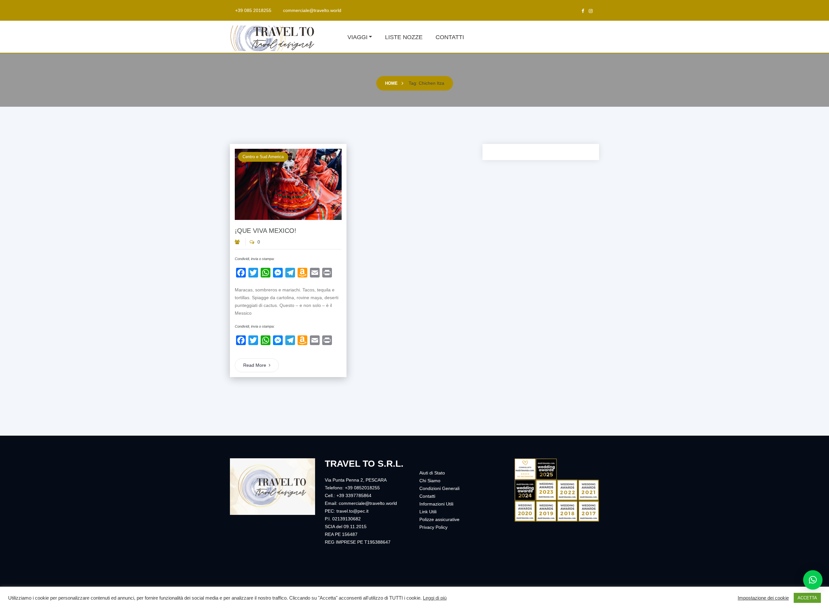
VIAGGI (357, 37)
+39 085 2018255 (253, 10)
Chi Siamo (429, 480)
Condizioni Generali (439, 488)
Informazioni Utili (436, 503)
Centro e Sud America (263, 156)
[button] (813, 580)
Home (391, 83)
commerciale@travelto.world (312, 10)
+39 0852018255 (362, 487)
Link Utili (428, 511)
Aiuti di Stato (432, 472)
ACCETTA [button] (807, 597)
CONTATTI (450, 37)
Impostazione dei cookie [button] (763, 598)
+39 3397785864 (353, 495)
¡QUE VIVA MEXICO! (265, 230)
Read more (254, 365)
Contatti (427, 496)
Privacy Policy (433, 527)
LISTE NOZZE (404, 37)
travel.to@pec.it (352, 511)
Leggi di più (435, 598)
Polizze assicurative (439, 519)
